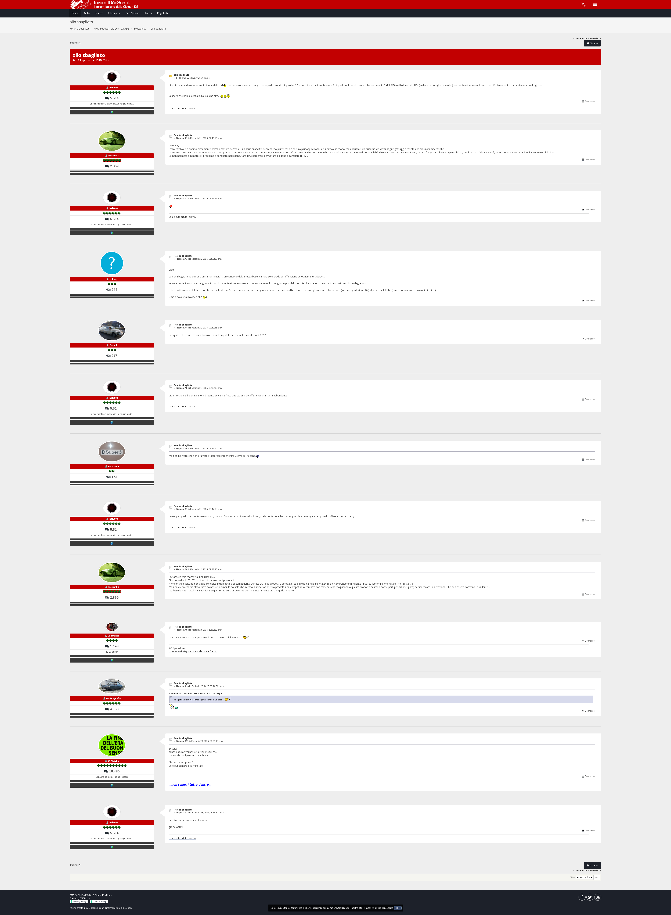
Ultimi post (114, 13)
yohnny (114, 279)
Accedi (148, 13)
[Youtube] (597, 897)
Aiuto (87, 13)
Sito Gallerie (132, 13)
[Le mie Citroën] (111, 785)
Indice (75, 13)
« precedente (580, 38)
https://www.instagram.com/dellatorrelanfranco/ (193, 651)
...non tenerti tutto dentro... (190, 784)
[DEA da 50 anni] (111, 112)
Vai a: (572, 877)
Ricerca (99, 13)
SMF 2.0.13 (75, 895)
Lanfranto (113, 635)
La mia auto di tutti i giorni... (182, 108)
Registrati (162, 13)
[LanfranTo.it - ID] (111, 660)
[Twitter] (589, 897)
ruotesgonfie (113, 698)
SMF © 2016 (88, 895)
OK (397, 908)
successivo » (594, 38)
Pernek (114, 345)
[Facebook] (582, 897)
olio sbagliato (181, 75)
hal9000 (113, 87)
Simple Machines (103, 895)
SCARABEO (113, 760)
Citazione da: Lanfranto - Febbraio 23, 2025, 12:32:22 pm (195, 693)
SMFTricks (85, 898)
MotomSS (113, 155)
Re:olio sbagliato (183, 135)
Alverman (113, 466)
